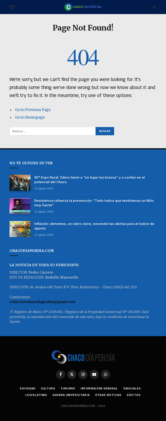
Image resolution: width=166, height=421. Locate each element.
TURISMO (68, 388)
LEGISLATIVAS (36, 395)
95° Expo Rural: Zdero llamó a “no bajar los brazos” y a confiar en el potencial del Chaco (89, 179)
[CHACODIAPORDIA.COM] (83, 7)
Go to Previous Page (33, 110)
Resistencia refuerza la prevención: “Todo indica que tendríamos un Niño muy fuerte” (94, 202)
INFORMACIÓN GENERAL (99, 388)
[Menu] (12, 7)
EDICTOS (133, 395)
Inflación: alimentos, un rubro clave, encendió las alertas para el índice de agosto (94, 226)
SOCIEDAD (27, 388)
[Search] (154, 7)
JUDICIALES (132, 388)
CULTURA (48, 388)
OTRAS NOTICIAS (108, 395)
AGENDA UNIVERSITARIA (71, 395)
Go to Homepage (30, 117)
